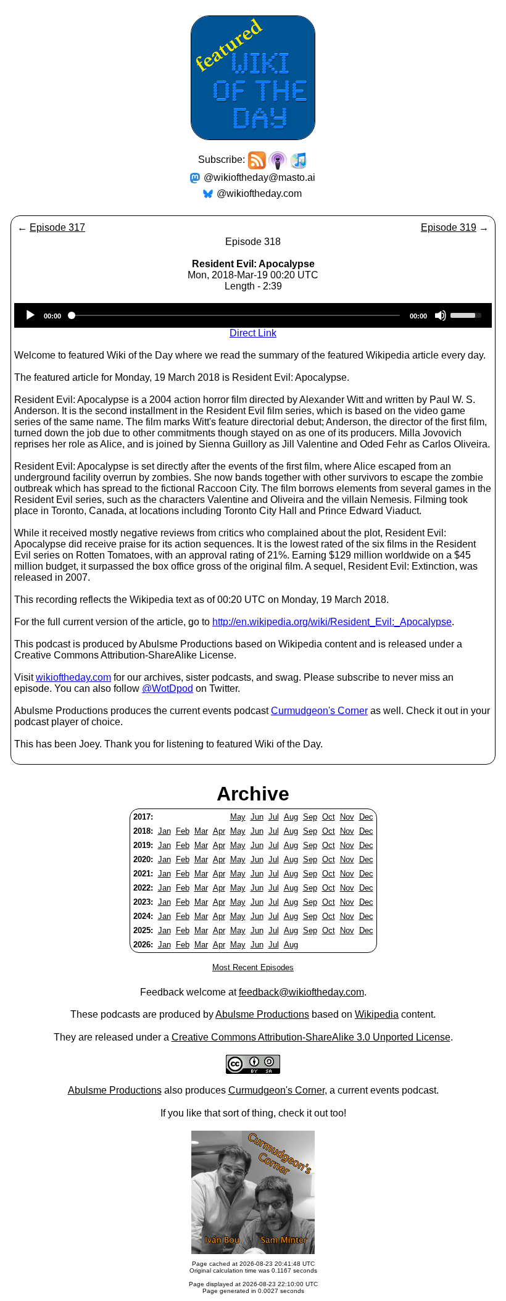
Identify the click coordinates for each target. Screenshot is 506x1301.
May (238, 816)
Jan (164, 831)
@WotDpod (167, 688)
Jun (257, 816)
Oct (328, 816)
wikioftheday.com (73, 677)
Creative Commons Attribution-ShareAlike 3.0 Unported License (311, 1037)
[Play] (30, 315)
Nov (347, 816)
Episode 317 (57, 227)
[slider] (467, 314)
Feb (182, 831)
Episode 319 (448, 227)
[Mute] (440, 315)
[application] (253, 315)
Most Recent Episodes (253, 967)
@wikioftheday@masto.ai (259, 177)
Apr (219, 831)
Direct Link (253, 333)
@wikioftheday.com (259, 193)
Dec (366, 816)
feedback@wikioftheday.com (301, 992)
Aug (291, 816)
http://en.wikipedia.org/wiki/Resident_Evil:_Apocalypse (332, 622)
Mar (201, 831)
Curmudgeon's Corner (319, 710)
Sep (310, 816)
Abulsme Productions (262, 1014)
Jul (273, 816)
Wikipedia (377, 1014)
